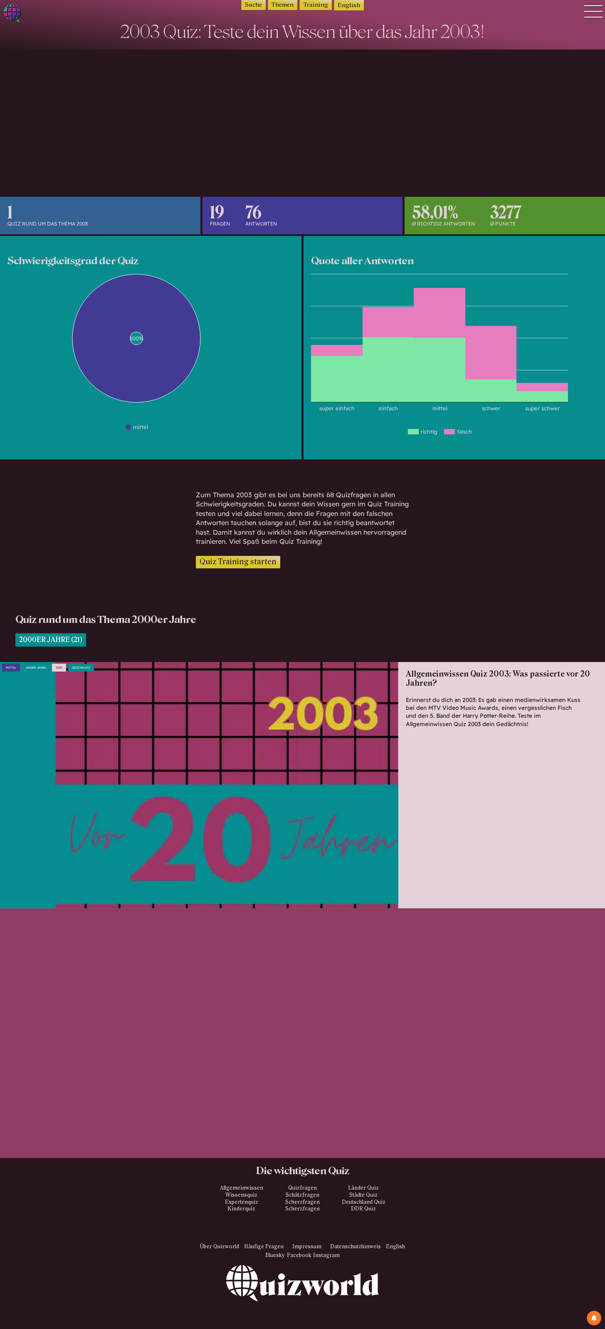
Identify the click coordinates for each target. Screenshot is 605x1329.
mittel (11, 667)
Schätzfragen (302, 1195)
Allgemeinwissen (241, 1188)
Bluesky (275, 1255)
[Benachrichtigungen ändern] (594, 1318)
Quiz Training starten (238, 561)
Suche (253, 4)
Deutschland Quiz (363, 1202)
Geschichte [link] (81, 667)
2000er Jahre (36, 667)
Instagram (326, 1255)
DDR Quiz (363, 1209)
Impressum (306, 1247)
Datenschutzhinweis (355, 1247)
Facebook (299, 1255)
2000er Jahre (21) (50, 640)
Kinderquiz (241, 1209)
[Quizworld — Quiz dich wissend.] (42, 15)
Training (316, 4)
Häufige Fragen (264, 1247)
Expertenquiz (241, 1202)
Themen (283, 4)
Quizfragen (302, 1188)
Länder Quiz (363, 1188)
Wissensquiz (241, 1195)
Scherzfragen (302, 1202)
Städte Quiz (363, 1195)
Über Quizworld (219, 1247)
